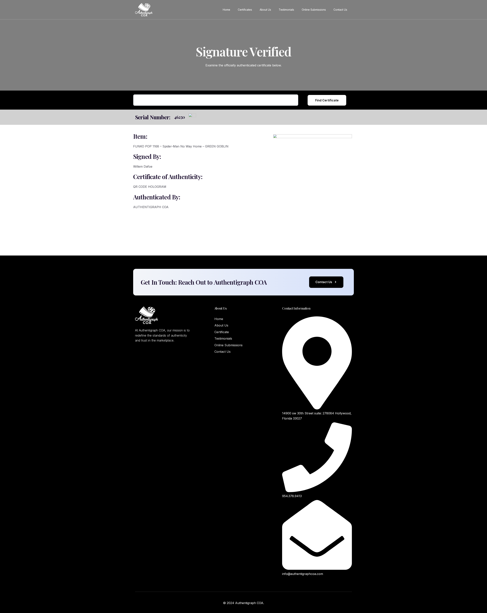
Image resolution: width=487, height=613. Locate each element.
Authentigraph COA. (249, 603)
